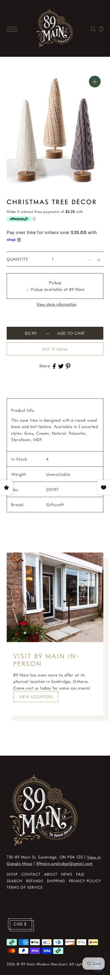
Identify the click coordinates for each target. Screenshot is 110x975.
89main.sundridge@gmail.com (64, 863)
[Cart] (101, 28)
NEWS (66, 874)
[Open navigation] (13, 28)
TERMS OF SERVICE (25, 887)
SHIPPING (56, 881)
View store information (56, 304)
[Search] (93, 28)
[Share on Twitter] (61, 365)
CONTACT (31, 874)
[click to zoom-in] (95, 81)
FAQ (80, 874)
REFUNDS (34, 881)
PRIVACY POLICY (85, 881)
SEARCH (14, 881)
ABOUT (50, 874)
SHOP (12, 874)
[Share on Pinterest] (68, 365)
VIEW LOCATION (36, 696)
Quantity (17, 259)
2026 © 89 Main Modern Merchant (37, 964)
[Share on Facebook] (54, 365)
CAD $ (20, 923)
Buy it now (55, 349)
